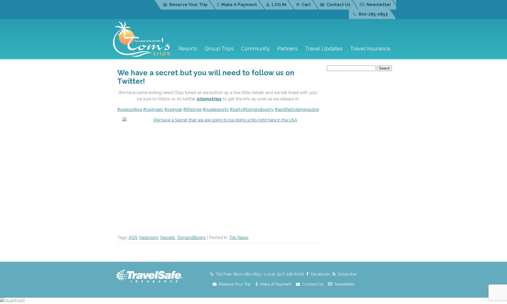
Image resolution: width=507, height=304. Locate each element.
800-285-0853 (373, 14)
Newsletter (379, 4)
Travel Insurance (370, 48)
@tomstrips (209, 98)
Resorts (188, 48)
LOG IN (279, 4)
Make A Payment (239, 4)
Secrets (167, 237)
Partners (287, 48)
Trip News (238, 237)
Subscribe (347, 274)
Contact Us (338, 4)
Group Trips (219, 48)
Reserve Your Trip (188, 4)
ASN (133, 237)
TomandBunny (191, 237)
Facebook (320, 274)
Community (255, 48)
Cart (306, 4)
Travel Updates (324, 48)
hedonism (148, 237)
